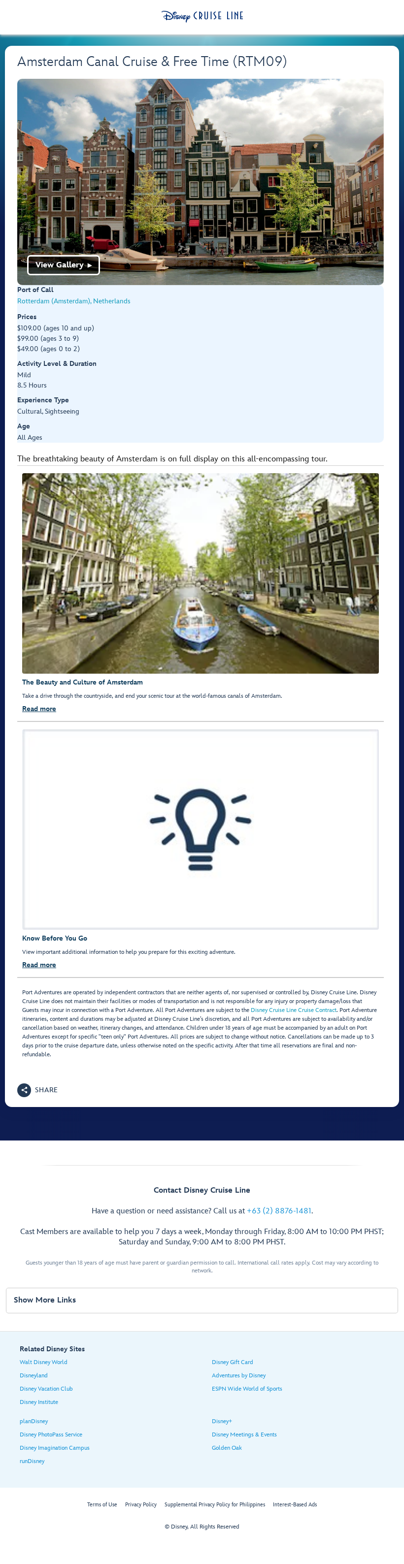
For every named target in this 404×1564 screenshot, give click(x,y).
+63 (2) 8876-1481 (279, 1211)
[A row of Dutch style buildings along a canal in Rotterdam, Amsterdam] (200, 182)
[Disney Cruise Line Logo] (202, 17)
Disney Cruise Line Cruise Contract (294, 1010)
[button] (37, 1090)
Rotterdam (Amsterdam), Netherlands (74, 301)
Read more (39, 709)
